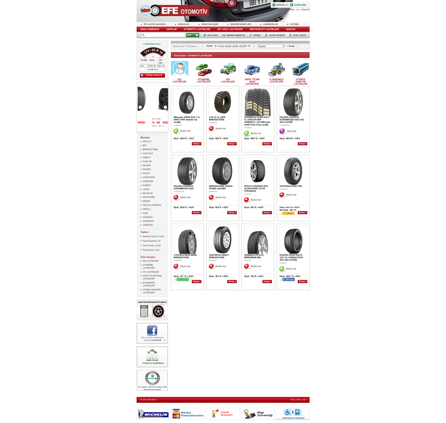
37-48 (242, 46)
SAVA (145, 213)
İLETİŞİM (294, 24)
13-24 (228, 46)
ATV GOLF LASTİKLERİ (230, 29)
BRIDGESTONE (150, 149)
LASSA (146, 189)
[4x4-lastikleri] (228, 77)
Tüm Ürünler (180, 55)
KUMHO (147, 185)
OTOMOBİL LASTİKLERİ (149, 266)
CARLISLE (148, 153)
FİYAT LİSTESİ (299, 35)
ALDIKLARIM (300, 5)
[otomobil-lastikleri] (204, 77)
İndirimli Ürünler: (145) (153, 236)
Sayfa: (209, 46)
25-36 (235, 46)
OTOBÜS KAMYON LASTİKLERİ (152, 291)
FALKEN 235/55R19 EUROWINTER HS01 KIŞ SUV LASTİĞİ (292, 120)
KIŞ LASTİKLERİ (150, 261)
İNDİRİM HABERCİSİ (235, 35)
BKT (145, 145)
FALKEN (147, 165)
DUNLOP (147, 161)
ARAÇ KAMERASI (149, 29)
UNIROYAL (148, 225)
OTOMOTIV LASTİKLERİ (197, 29)
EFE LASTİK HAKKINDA (155, 24)
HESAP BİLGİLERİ (210, 24)
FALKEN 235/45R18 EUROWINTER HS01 (184, 187)
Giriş (292, 9)
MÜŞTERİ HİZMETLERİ (240, 24)
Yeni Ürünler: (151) (152, 245)
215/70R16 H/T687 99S (291, 186)
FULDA (146, 173)
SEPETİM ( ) (282, 5)
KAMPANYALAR (270, 24)
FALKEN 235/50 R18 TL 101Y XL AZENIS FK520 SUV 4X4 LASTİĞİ (291, 257)
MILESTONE (149, 197)
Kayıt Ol (305, 9)
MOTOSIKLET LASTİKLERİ (264, 29)
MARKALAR (183, 24)
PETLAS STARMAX (152, 205)
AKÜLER (290, 29)
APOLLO (147, 141)
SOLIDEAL (148, 217)
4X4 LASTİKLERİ (151, 272)
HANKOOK (148, 181)
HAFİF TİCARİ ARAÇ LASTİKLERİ (152, 277)
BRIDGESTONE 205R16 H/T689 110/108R (221, 187)
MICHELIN (148, 193)
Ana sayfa (212, 35)
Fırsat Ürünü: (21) (151, 250)
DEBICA (147, 157)
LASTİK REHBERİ (277, 35)
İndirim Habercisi (154, 75)
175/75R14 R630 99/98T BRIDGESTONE (185, 256)
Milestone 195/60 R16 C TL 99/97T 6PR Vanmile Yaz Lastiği (187, 120)
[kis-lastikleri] (179, 74)
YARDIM (256, 35)
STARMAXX (148, 221)
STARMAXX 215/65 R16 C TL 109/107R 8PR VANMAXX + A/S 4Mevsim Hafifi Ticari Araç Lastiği (257, 121)
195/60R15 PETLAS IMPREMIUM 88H (254, 256)
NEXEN (146, 201)
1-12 (222, 46)
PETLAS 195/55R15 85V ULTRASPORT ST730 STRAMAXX (256, 188)
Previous (140, 107)
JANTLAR (171, 29)
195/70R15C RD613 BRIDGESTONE (219, 256)
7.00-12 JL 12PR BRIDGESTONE (217, 118)
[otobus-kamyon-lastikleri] (300, 77)
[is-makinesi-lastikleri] (276, 77)
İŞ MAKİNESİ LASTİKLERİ (149, 284)
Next (165, 107)
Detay (196, 144)
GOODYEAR (149, 177)
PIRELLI (147, 209)
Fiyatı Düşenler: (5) (152, 241)
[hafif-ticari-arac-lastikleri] (252, 77)
